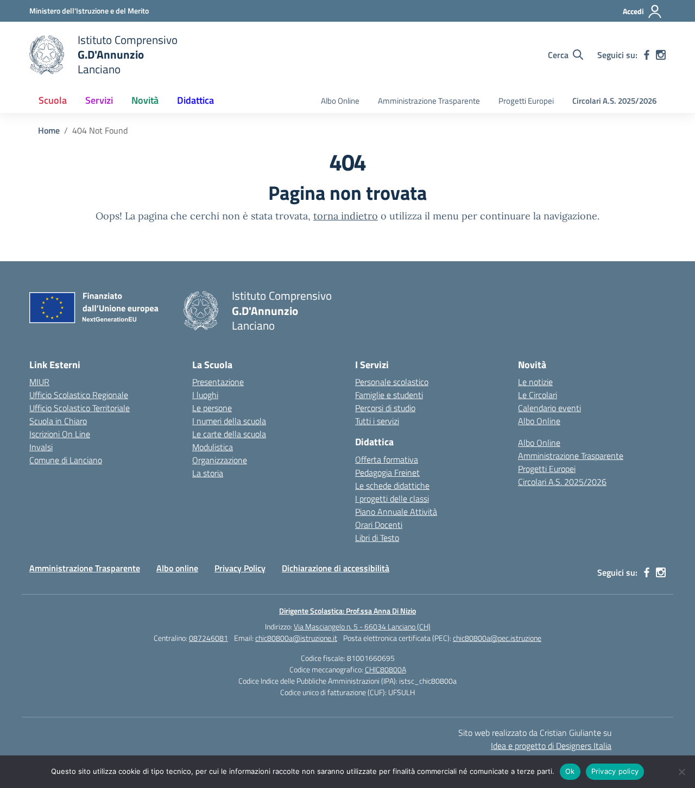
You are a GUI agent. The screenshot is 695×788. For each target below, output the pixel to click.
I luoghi (205, 394)
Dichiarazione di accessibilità (335, 568)
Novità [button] (145, 100)
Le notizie (535, 381)
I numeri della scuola (229, 420)
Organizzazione (219, 460)
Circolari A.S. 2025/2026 (614, 100)
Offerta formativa (386, 459)
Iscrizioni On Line (59, 433)
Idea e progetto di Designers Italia (551, 745)
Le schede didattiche (392, 485)
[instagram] (661, 55)
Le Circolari (537, 394)
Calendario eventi (549, 407)
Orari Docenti (378, 524)
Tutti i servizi (377, 420)
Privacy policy (615, 771)
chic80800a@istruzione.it (296, 638)
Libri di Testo (377, 537)
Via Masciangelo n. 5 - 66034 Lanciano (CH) (362, 626)
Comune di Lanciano (65, 460)
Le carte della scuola (229, 433)
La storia (207, 473)
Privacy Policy (240, 568)
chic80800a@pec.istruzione (497, 638)
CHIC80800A (385, 669)
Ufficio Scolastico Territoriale (79, 407)
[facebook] (647, 55)
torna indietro (345, 216)
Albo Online (340, 100)
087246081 (208, 638)
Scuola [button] (53, 100)
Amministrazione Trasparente (429, 100)
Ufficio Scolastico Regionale (78, 394)
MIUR (39, 381)
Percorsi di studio (385, 407)
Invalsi (41, 446)
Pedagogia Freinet (387, 472)
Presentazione (218, 381)
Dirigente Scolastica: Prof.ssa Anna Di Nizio (347, 610)
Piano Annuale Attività (396, 511)
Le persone (212, 407)
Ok (570, 771)
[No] (681, 771)
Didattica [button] (195, 100)
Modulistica (212, 446)
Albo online (177, 568)
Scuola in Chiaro (58, 420)
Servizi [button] (99, 100)
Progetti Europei (526, 100)
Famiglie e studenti (389, 394)
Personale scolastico (391, 381)
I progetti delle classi (392, 498)
